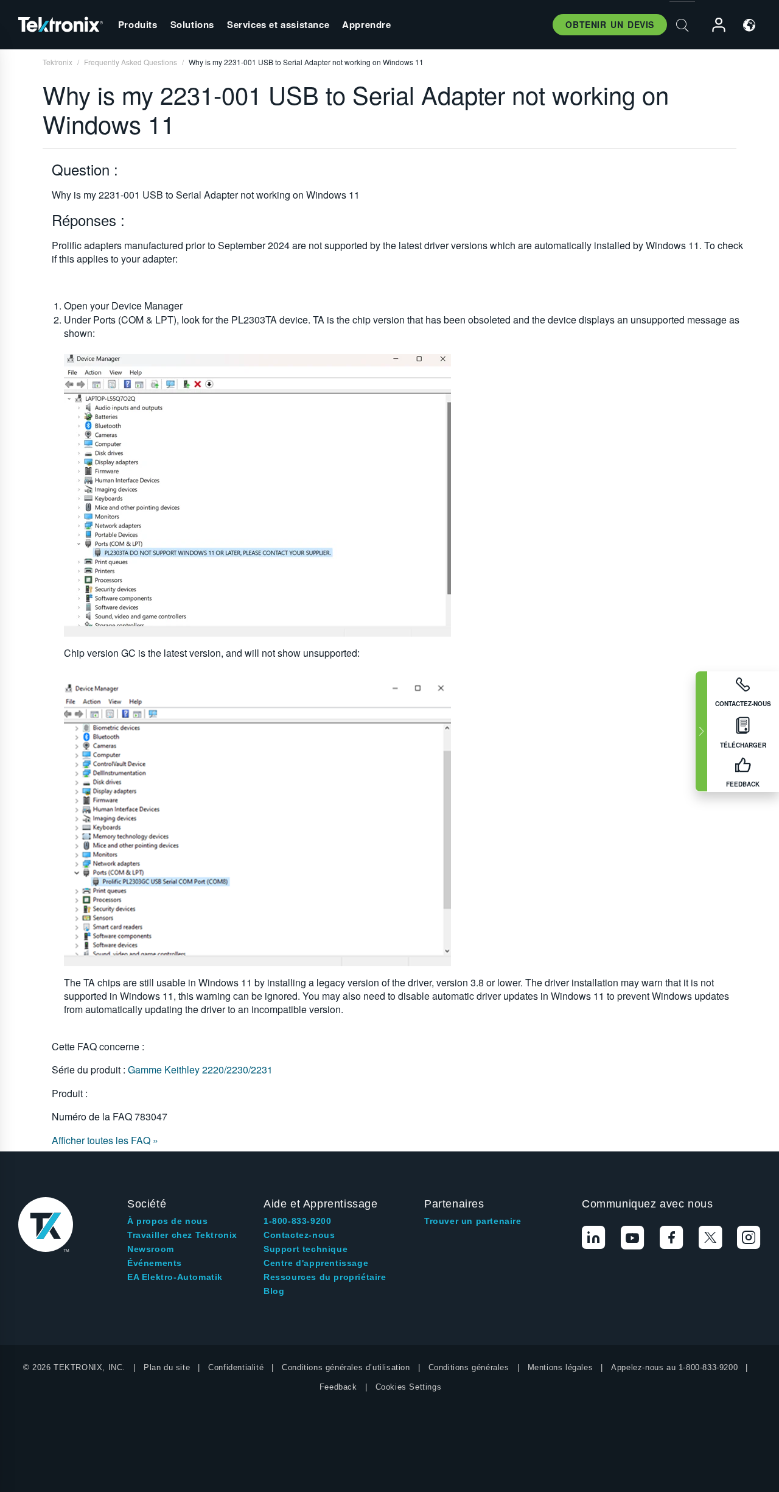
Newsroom (150, 1249)
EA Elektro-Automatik (175, 1277)
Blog (274, 1291)
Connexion (713, 25)
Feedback (338, 1386)
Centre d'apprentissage (316, 1263)
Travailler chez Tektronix (182, 1235)
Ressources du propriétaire (325, 1277)
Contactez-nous (299, 1235)
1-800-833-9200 (297, 1221)
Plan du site (167, 1367)
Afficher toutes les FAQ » (105, 1140)
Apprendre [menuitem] (366, 24)
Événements (154, 1263)
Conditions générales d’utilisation (346, 1367)
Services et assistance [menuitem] (278, 24)
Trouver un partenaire (473, 1221)
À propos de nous (167, 1221)
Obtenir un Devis (609, 24)
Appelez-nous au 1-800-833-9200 (674, 1367)
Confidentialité (236, 1367)
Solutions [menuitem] (192, 24)
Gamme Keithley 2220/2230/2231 (200, 1069)
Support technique (306, 1249)
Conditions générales (468, 1367)
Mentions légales (560, 1367)
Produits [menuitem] (138, 24)
